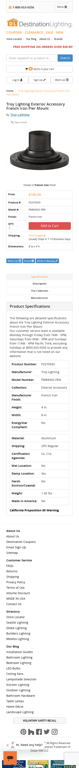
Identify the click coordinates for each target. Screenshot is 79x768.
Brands (58, 39)
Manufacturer (39, 298)
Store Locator (14, 39)
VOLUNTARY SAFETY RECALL (39, 720)
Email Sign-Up (16, 547)
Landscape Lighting (20, 712)
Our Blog (31, 39)
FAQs (9, 566)
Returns (11, 571)
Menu (63, 8)
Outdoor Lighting (18, 690)
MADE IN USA (15, 598)
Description (40, 283)
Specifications (39, 276)
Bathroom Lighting (19, 657)
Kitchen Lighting (17, 685)
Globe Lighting (16, 628)
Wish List (60, 80)
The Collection (39, 291)
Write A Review (46, 261)
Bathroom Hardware (20, 696)
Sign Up (38, 80)
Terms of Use (15, 588)
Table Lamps (15, 701)
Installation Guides (19, 652)
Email (27, 261)
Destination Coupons (21, 542)
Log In (16, 80)
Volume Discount (18, 593)
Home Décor (15, 707)
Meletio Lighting (17, 639)
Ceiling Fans (14, 674)
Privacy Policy (15, 582)
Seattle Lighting (17, 622)
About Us (44, 39)
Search (65, 58)
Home (10, 90)
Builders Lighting (18, 633)
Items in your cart (42, 69)
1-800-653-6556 (23, 7)
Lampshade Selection (21, 679)
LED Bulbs (13, 668)
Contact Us (13, 604)
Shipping (12, 577)
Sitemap (12, 553)
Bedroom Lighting (18, 663)
